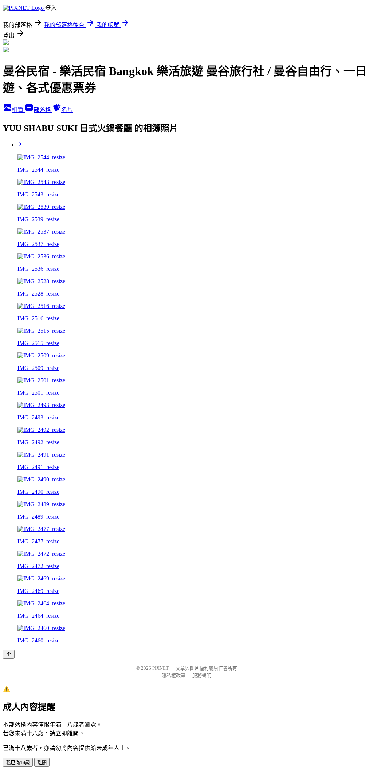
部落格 (43, 110)
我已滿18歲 (18, 762)
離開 (42, 762)
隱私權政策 (173, 675)
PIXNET (160, 668)
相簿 (18, 110)
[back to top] (9, 654)
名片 (67, 110)
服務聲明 (201, 675)
